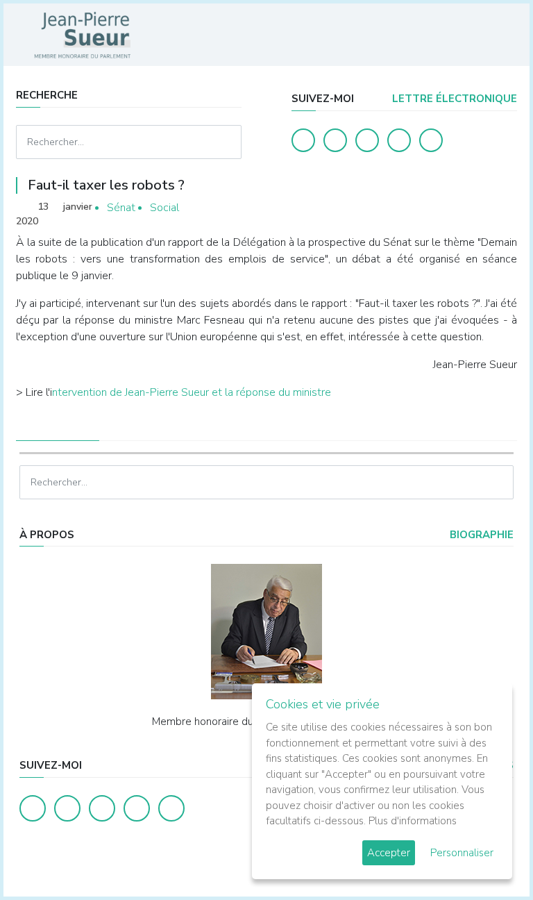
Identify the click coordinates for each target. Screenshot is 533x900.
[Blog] (367, 140)
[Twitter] (335, 140)
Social (164, 207)
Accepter (388, 853)
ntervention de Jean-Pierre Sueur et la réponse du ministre (191, 392)
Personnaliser (461, 853)
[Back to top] (490, 857)
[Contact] (399, 140)
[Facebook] (303, 140)
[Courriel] (431, 140)
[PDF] (503, 208)
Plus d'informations (413, 821)
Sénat (121, 207)
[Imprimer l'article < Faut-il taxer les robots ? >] (482, 208)
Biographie (480, 535)
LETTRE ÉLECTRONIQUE (453, 99)
